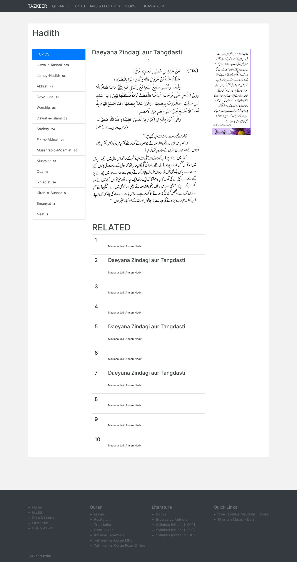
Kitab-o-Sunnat (51, 193)
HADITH (78, 6)
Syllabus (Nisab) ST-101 (175, 535)
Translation (103, 524)
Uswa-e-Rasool (53, 65)
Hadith (37, 512)
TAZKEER (37, 6)
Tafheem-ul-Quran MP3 (113, 540)
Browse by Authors (171, 519)
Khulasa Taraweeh (109, 535)
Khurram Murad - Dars (236, 519)
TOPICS (43, 54)
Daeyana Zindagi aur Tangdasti (146, 260)
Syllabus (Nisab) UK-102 (176, 530)
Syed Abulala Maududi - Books (243, 514)
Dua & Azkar (42, 528)
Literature (40, 523)
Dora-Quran (103, 530)
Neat (42, 214)
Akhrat (45, 86)
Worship (46, 107)
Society (46, 129)
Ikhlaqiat (46, 182)
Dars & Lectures (45, 517)
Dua (42, 171)
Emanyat (46, 203)
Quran (37, 507)
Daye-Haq (48, 97)
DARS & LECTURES (104, 6)
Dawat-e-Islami (52, 118)
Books (161, 514)
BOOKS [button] (129, 6)
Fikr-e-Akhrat (50, 139)
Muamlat (46, 161)
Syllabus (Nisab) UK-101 (175, 524)
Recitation (102, 519)
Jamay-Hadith (51, 75)
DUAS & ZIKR (153, 6)
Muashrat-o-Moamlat (57, 150)
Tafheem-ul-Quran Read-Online (119, 545)
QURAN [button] (59, 6)
